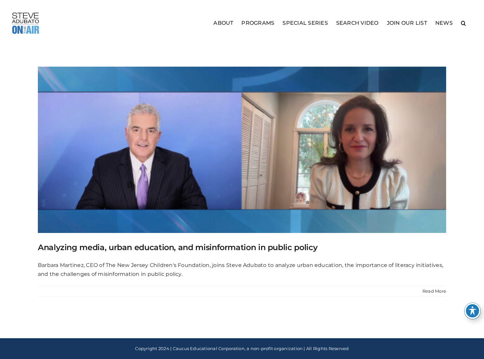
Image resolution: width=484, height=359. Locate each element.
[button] (463, 22)
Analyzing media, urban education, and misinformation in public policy (177, 247)
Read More (434, 291)
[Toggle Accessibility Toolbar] (472, 311)
